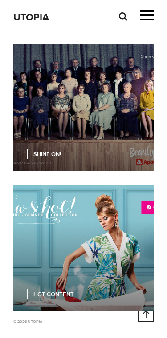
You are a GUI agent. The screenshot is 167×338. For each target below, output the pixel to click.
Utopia (31, 18)
